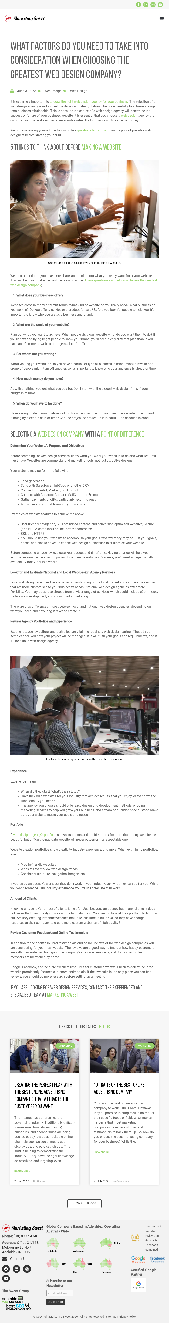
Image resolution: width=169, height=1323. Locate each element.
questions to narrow (91, 130)
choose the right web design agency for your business (89, 102)
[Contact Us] (4, 1258)
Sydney (116, 1243)
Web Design (53, 91)
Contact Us (18, 1259)
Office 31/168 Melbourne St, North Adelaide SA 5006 (20, 1247)
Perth (62, 1264)
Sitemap (111, 1316)
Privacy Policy (127, 1316)
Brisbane (105, 1272)
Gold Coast (82, 1268)
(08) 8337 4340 (26, 1236)
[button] (161, 18)
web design (129, 116)
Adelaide (51, 1251)
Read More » (22, 1171)
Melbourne (80, 1247)
